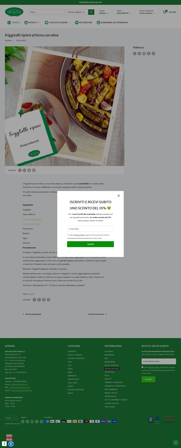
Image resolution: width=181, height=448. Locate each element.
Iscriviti (90, 244)
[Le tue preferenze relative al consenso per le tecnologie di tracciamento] (4, 443)
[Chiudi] (119, 195)
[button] (11, 444)
